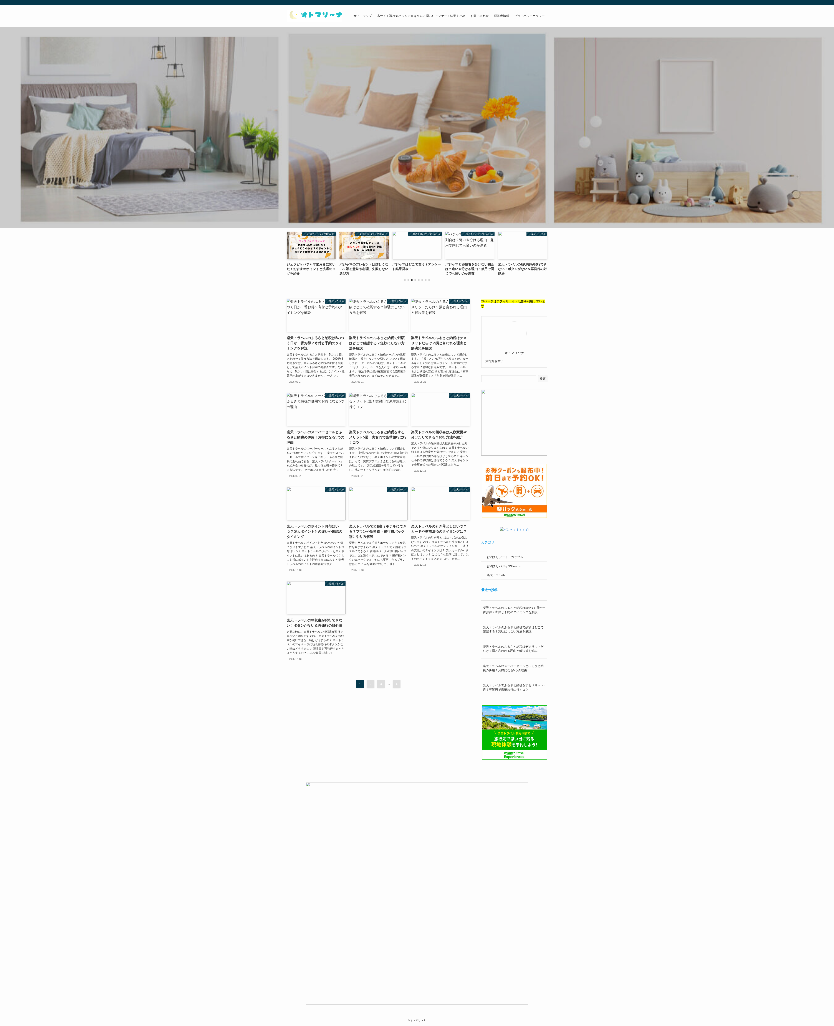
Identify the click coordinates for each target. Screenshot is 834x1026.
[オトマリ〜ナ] (314, 15)
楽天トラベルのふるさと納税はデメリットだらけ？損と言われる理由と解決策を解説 (513, 649)
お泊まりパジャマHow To (504, 566)
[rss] (539, 2)
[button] (405, 280)
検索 (543, 378)
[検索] (544, 2)
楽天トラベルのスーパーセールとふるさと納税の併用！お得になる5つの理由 (513, 668)
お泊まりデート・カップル (505, 557)
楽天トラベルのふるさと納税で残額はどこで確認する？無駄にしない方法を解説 (513, 629)
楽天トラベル (496, 575)
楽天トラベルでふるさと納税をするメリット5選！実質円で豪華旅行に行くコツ (514, 687)
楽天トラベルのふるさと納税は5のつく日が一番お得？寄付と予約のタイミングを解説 (514, 610)
